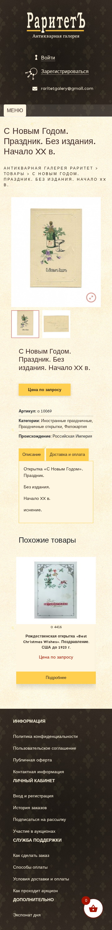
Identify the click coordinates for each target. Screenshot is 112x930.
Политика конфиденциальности (45, 736)
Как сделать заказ (31, 855)
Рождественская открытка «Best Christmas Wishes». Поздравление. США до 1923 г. (56, 642)
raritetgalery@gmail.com (67, 88)
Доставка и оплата (67, 454)
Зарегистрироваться (65, 71)
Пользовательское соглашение (44, 748)
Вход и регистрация (33, 796)
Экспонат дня (27, 915)
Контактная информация (38, 771)
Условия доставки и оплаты (41, 879)
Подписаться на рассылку (39, 819)
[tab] (31, 454)
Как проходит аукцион (35, 890)
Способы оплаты (30, 867)
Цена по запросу (44, 389)
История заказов (30, 807)
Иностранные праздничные (66, 420)
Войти (48, 58)
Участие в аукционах (34, 831)
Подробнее (56, 677)
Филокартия (75, 426)
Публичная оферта (32, 760)
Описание (31, 454)
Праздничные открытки (40, 426)
